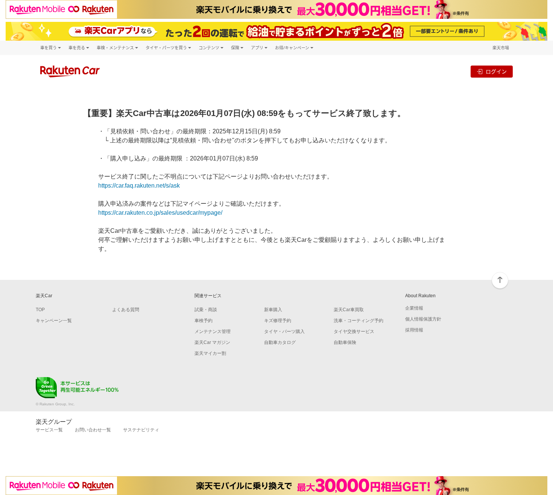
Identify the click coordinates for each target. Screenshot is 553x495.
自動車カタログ (280, 342)
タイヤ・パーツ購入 (284, 331)
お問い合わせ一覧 (93, 429)
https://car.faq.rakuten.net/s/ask (139, 185)
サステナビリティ (141, 429)
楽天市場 (500, 47)
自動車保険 (345, 342)
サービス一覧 (49, 429)
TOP (40, 309)
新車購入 (273, 309)
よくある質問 (125, 309)
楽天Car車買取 (349, 309)
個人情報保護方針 (423, 319)
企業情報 (414, 308)
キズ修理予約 (277, 320)
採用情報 (414, 330)
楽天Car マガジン (212, 342)
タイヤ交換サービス (354, 331)
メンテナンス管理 (212, 331)
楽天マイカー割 (210, 353)
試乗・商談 (205, 309)
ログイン (496, 71)
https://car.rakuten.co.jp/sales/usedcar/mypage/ (160, 212)
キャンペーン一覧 (54, 320)
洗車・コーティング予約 (358, 320)
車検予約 (203, 320)
